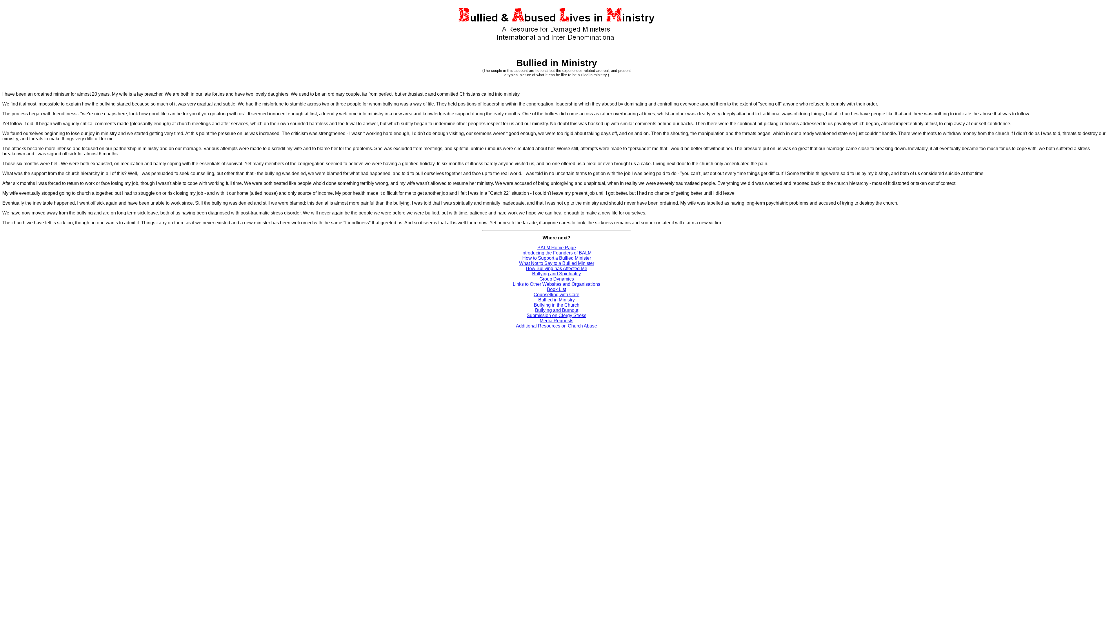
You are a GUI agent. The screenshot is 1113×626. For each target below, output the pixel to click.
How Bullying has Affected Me (556, 268)
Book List (556, 289)
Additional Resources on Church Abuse (556, 325)
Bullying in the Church (556, 305)
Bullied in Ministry (556, 299)
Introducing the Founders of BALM (556, 252)
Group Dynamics (556, 278)
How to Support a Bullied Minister (556, 258)
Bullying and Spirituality (556, 273)
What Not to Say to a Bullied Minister (556, 263)
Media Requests (556, 320)
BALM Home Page (556, 247)
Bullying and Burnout (556, 310)
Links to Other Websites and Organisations (556, 284)
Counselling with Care (556, 294)
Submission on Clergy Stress (556, 315)
